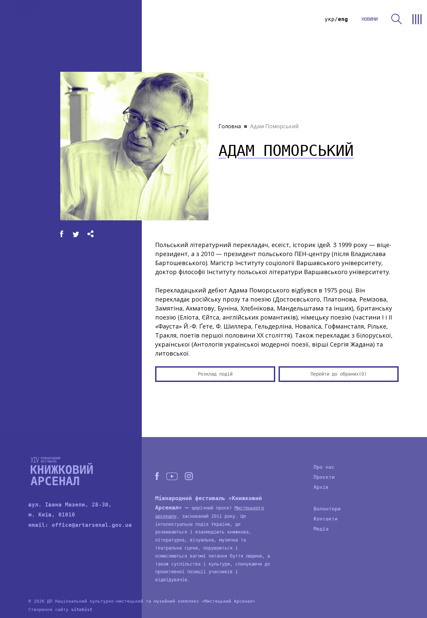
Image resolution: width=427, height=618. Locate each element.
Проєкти (324, 477)
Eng (343, 19)
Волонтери (327, 509)
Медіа (321, 529)
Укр (330, 19)
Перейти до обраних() (339, 374)
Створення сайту (60, 609)
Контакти (326, 519)
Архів (321, 487)
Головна (230, 126)
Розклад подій (215, 374)
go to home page (38, 19)
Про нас (324, 467)
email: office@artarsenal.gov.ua (80, 525)
